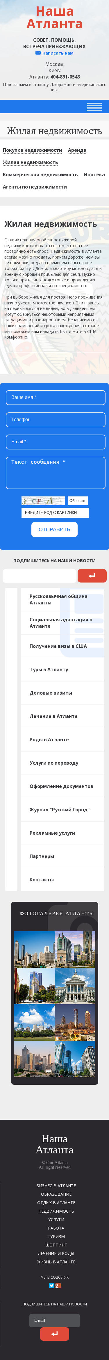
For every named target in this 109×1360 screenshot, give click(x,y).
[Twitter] (51, 1285)
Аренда (77, 150)
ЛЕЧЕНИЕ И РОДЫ (56, 1253)
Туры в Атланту (49, 669)
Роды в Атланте (49, 739)
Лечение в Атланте (54, 716)
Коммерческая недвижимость (40, 174)
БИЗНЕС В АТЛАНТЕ (56, 1185)
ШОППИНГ (56, 1245)
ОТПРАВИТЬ (54, 529)
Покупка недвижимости (32, 150)
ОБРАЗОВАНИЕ (56, 1194)
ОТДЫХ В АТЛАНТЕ (56, 1202)
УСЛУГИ (56, 1219)
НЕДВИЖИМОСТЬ (56, 1211)
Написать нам (58, 53)
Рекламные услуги (52, 833)
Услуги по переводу (54, 763)
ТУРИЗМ (56, 1236)
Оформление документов (61, 786)
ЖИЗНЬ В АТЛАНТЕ (56, 1262)
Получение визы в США (58, 646)
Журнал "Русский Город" (60, 809)
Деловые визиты (51, 693)
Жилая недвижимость (30, 162)
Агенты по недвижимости (35, 187)
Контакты (42, 879)
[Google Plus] (58, 1285)
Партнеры (42, 856)
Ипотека (94, 174)
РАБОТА (56, 1228)
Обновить (77, 500)
